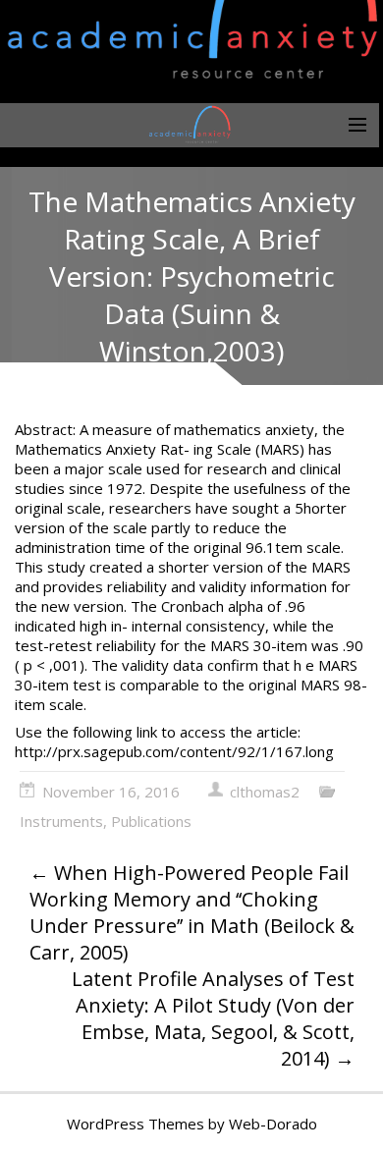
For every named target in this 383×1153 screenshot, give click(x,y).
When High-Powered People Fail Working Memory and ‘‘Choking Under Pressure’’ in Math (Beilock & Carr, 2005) (192, 912)
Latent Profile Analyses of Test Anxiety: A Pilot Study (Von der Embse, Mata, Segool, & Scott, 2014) (213, 1018)
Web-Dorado (273, 1123)
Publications (151, 821)
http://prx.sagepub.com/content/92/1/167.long (174, 751)
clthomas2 (265, 791)
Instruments (61, 821)
